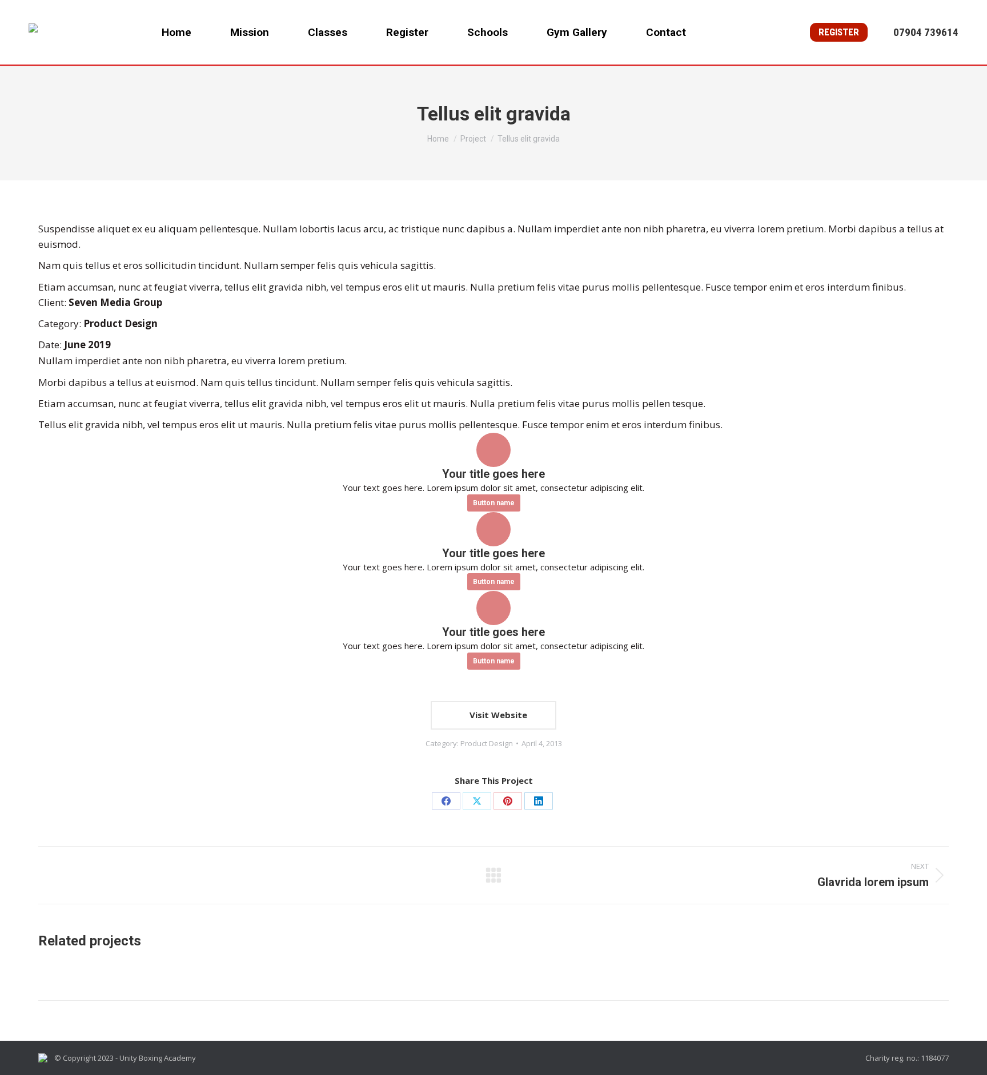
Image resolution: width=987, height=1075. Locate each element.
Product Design (486, 743)
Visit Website (497, 714)
